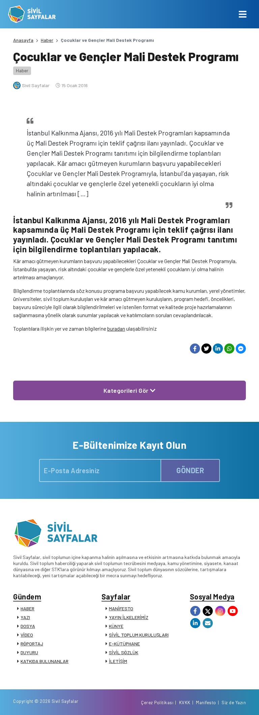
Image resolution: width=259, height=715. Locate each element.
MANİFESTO (121, 608)
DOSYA (28, 626)
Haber (47, 40)
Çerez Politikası (157, 702)
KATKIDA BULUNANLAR (44, 661)
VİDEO (27, 635)
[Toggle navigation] (242, 14)
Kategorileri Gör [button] (127, 390)
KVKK (185, 702)
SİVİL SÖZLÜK (123, 652)
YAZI (25, 617)
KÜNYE (116, 626)
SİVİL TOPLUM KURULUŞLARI (139, 635)
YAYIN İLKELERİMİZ (128, 617)
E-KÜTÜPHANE (124, 643)
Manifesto (206, 702)
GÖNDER (190, 470)
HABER (27, 608)
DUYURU (29, 652)
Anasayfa (23, 40)
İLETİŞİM (118, 661)
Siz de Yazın (234, 702)
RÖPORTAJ (32, 643)
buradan (116, 328)
